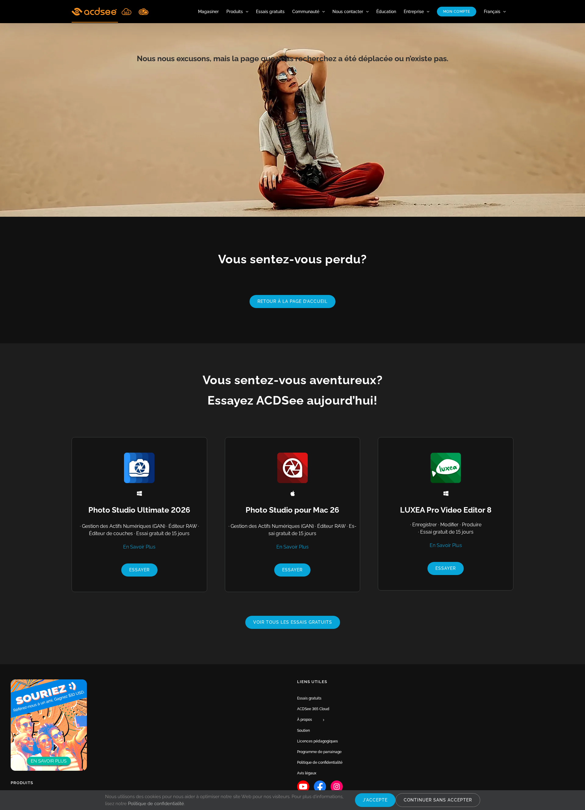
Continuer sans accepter (438, 800)
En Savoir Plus (139, 547)
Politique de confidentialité (156, 803)
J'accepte (375, 800)
